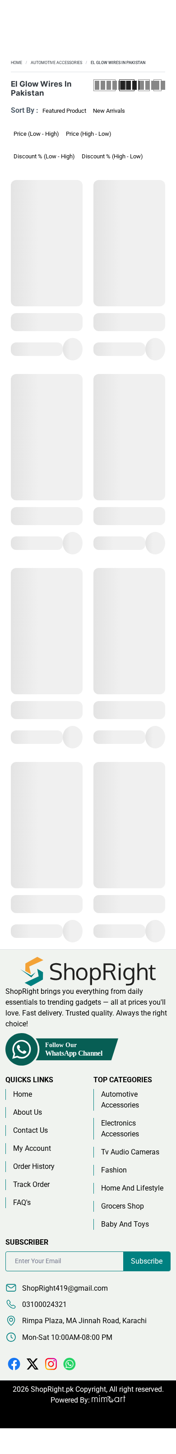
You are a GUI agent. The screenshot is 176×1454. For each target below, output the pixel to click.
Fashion (114, 1170)
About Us (27, 1112)
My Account (32, 1148)
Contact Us (30, 1130)
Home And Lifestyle (132, 1188)
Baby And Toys (125, 1224)
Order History (34, 1166)
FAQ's (22, 1202)
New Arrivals (109, 110)
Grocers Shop (122, 1206)
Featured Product (64, 110)
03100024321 (43, 1304)
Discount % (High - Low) (112, 156)
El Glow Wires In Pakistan (118, 62)
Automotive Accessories (56, 62)
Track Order (31, 1184)
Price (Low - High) (36, 133)
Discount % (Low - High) (44, 156)
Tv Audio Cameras (130, 1152)
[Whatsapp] (69, 1363)
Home (16, 62)
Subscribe (146, 1261)
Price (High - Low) (88, 133)
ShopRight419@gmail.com (64, 1288)
